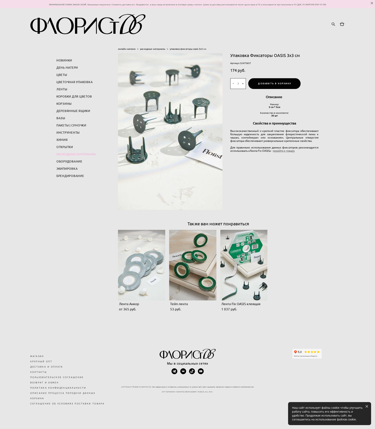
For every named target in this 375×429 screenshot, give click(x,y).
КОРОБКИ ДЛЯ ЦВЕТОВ (74, 96)
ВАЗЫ (60, 118)
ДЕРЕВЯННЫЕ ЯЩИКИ (73, 111)
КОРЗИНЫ (64, 103)
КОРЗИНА (37, 398)
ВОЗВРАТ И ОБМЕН (44, 382)
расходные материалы (152, 48)
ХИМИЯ (62, 139)
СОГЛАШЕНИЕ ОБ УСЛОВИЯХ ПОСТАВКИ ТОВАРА (67, 403)
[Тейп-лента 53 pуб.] (192, 265)
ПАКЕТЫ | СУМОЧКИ (71, 125)
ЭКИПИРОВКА (67, 168)
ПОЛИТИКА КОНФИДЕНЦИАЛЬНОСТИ (58, 388)
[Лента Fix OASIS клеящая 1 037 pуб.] (244, 265)
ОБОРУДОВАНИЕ (69, 161)
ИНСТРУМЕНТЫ (68, 132)
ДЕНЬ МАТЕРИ (67, 67)
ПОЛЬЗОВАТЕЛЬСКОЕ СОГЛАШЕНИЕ (57, 377)
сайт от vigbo (187, 420)
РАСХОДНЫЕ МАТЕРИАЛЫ (76, 154)
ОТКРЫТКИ (64, 147)
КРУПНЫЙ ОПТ (41, 361)
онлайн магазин (127, 48)
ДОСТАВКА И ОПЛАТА (46, 367)
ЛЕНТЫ (61, 89)
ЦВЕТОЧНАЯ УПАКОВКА (74, 82)
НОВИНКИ (64, 60)
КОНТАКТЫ (38, 372)
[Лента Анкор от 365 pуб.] (141, 265)
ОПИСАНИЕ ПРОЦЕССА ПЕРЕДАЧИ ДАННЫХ (63, 393)
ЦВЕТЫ (61, 74)
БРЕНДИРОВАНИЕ (70, 176)
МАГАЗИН (37, 356)
